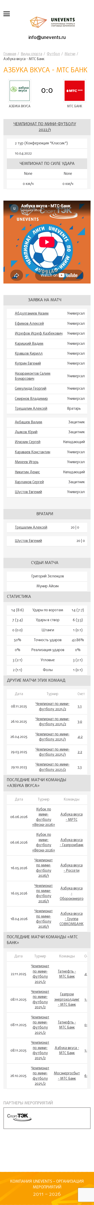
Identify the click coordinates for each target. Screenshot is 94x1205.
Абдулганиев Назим (32, 313)
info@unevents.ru (47, 37)
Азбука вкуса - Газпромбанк (72, 843)
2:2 (80, 752)
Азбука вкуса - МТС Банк (67, 1051)
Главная (9, 54)
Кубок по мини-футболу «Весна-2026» (43, 817)
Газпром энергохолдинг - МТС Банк (66, 999)
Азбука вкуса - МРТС (71, 817)
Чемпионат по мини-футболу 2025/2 (53, 707)
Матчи (70, 54)
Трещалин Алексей (31, 408)
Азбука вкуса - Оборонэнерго (72, 893)
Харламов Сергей (29, 482)
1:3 (80, 767)
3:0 (80, 721)
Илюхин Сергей (27, 442)
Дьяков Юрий (26, 432)
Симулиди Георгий (30, 388)
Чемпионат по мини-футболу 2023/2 (53, 767)
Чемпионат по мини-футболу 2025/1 (53, 737)
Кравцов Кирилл (29, 353)
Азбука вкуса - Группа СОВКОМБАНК (72, 919)
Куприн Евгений (28, 363)
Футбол (53, 54)
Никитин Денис (27, 472)
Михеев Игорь (27, 462)
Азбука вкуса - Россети (71, 868)
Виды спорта (31, 54)
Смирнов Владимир (31, 398)
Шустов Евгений (28, 492)
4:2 (80, 737)
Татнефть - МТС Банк (67, 974)
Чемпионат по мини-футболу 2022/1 (44, 127)
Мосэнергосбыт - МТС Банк (67, 1076)
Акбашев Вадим (28, 422)
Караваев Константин (32, 452)
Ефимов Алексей (29, 323)
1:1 (80, 706)
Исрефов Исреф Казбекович (39, 333)
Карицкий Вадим (29, 343)
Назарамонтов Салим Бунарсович (32, 376)
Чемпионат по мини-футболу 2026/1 (43, 868)
